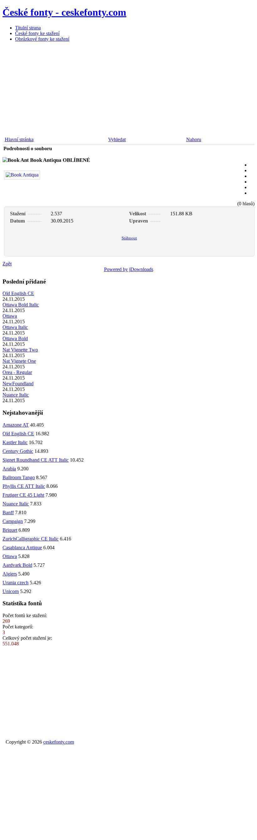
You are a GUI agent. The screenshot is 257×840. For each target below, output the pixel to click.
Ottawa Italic (15, 327)
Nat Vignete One (19, 361)
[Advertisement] (128, 91)
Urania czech (16, 582)
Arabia (9, 468)
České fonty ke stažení (37, 33)
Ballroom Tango (19, 477)
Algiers (10, 573)
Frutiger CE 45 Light (23, 495)
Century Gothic (18, 451)
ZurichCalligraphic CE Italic (31, 538)
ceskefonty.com (58, 742)
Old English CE (18, 293)
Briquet (10, 530)
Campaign (13, 521)
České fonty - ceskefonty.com (64, 12)
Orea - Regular (17, 372)
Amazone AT (16, 425)
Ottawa (10, 316)
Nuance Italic (16, 394)
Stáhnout (129, 238)
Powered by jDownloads (128, 269)
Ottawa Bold (15, 338)
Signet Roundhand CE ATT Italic (36, 460)
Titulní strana (28, 27)
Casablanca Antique (22, 547)
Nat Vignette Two (20, 349)
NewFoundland (18, 383)
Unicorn (11, 591)
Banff (8, 512)
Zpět (7, 263)
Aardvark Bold (17, 565)
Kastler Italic (15, 442)
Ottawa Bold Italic (21, 304)
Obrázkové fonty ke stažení (42, 39)
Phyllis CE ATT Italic (24, 486)
